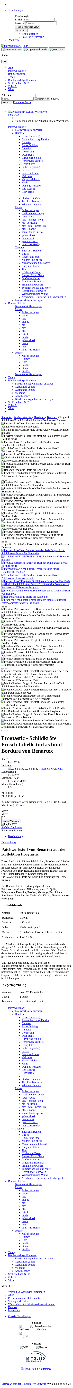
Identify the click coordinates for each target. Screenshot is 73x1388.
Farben (18, 207)
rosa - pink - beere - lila (34, 225)
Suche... (55, 98)
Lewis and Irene (30, 173)
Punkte (25, 365)
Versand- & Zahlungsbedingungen (26, 1291)
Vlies (11, 89)
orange (25, 321)
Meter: (4, 810)
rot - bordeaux (29, 222)
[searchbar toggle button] (57, 49)
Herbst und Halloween (34, 290)
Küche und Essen (31, 272)
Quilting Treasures (31, 185)
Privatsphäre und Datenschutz (24, 1298)
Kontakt (12, 1307)
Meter (4, 814)
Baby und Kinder (31, 266)
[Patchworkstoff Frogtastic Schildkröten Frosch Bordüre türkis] (35, 581)
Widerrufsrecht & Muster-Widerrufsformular (31, 1304)
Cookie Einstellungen (19, 1316)
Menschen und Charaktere (36, 262)
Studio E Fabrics (31, 197)
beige (25, 315)
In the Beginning (31, 167)
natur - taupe (28, 216)
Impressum (14, 1310)
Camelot (26, 148)
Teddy (11, 76)
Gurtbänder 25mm (25, 386)
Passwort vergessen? (33, 36)
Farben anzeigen (30, 210)
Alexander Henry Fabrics (35, 139)
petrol (25, 334)
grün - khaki (28, 235)
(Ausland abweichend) (51, 768)
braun (25, 343)
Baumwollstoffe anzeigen (28, 306)
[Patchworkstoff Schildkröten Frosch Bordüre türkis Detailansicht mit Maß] (36, 571)
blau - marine (29, 228)
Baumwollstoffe (16, 73)
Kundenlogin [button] (15, 10)
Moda (25, 182)
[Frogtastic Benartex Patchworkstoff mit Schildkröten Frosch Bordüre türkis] (36, 565)
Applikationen (22, 395)
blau (24, 331)
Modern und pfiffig (32, 259)
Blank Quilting (30, 145)
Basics (25, 253)
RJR (24, 194)
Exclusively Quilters (32, 160)
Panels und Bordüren (33, 281)
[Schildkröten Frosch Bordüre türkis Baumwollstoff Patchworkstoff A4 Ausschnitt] (36, 578)
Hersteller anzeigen (32, 136)
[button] (2, 480)
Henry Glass (28, 163)
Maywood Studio (31, 179)
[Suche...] (41, 99)
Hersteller (20, 132)
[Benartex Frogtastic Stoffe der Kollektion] (24, 596)
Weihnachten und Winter (35, 293)
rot (23, 324)
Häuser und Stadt (31, 256)
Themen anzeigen (31, 250)
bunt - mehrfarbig (31, 244)
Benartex (26, 142)
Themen (19, 247)
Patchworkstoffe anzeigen (29, 129)
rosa (24, 327)
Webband (20, 392)
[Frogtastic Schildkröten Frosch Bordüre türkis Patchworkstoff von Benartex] (36, 593)
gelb (24, 318)
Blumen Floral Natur (33, 275)
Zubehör (12, 86)
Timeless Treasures (32, 201)
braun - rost (28, 238)
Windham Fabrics (31, 204)
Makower (27, 176)
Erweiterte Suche (22, 102)
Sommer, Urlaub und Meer (36, 287)
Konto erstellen (30, 33)
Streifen (26, 371)
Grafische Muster (31, 278)
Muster (18, 352)
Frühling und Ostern (32, 284)
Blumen (26, 358)
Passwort (20, 23)
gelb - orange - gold (32, 219)
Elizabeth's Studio (31, 157)
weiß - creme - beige (33, 213)
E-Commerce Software (34, 1383)
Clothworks (28, 151)
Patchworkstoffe (17, 70)
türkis (25, 337)
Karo (24, 361)
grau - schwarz (30, 241)
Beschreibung (15, 836)
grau (24, 346)
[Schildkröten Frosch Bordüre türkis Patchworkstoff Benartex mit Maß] (36, 559)
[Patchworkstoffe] (14, 45)
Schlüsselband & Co (19, 83)
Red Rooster (28, 188)
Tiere (24, 269)
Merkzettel (14, 40)
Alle (10, 67)
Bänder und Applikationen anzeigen (34, 383)
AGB (11, 1294)
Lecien (25, 170)
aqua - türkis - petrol (32, 232)
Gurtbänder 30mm (25, 389)
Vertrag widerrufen (18, 1301)
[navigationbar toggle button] (11, 49)
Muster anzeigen (30, 355)
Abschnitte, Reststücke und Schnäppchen (44, 296)
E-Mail (18, 19)
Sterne (25, 368)
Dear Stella (28, 154)
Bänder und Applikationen (22, 80)
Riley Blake (28, 191)
